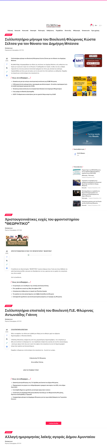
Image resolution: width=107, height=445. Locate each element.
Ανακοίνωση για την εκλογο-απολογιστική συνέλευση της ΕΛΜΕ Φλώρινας (35, 81)
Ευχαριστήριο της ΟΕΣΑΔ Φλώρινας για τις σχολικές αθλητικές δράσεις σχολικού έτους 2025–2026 (91, 171)
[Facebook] (80, 154)
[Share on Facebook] (7, 64)
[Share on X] (7, 68)
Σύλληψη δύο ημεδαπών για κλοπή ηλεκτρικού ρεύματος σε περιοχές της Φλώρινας (37, 297)
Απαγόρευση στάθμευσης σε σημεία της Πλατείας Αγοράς (30, 291)
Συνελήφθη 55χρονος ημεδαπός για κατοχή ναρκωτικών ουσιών (31, 390)
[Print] (7, 75)
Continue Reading (53, 423)
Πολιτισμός (91, 175)
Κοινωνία (8, 34)
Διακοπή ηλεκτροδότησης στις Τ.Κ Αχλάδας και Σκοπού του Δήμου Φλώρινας (35, 382)
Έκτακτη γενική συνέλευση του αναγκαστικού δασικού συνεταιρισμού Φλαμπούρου (37, 89)
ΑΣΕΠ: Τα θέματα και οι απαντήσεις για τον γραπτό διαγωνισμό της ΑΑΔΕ (34, 94)
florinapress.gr (9, 48)
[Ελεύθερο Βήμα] (53, 25)
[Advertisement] (47, 11)
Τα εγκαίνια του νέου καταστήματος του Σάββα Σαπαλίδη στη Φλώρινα (33, 294)
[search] (93, 25)
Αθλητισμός (85, 175)
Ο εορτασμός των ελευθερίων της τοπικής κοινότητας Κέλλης (31, 285)
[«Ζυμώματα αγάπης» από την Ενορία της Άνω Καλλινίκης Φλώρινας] (77, 203)
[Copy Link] (7, 72)
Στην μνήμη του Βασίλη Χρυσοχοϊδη (23, 91)
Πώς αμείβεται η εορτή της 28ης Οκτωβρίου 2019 (27, 288)
